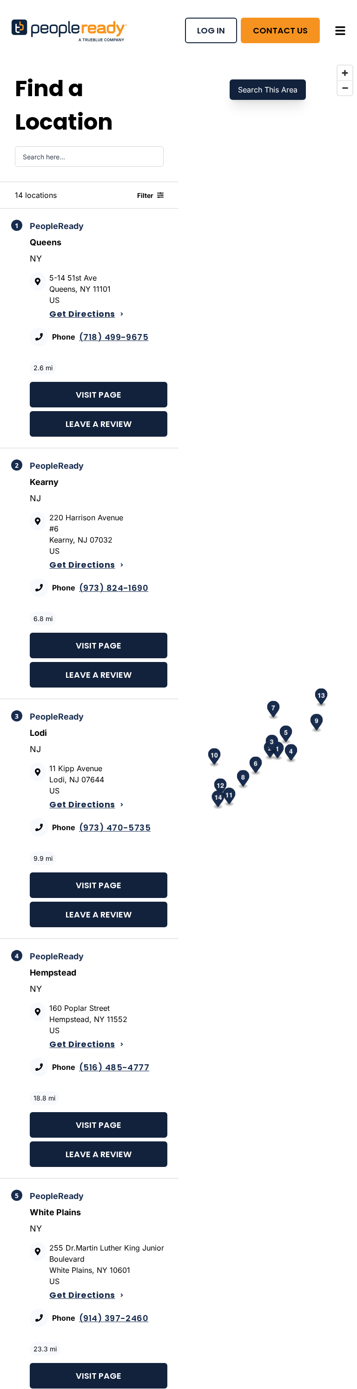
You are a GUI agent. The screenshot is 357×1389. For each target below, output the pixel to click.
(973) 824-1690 (113, 588)
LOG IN (211, 30)
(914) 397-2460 (113, 1318)
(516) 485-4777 (114, 1067)
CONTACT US (280, 30)
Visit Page (98, 394)
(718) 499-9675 (113, 337)
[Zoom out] (344, 87)
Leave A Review (99, 424)
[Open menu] (340, 30)
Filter (145, 195)
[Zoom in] (344, 73)
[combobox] (89, 156)
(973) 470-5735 (115, 827)
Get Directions (82, 314)
